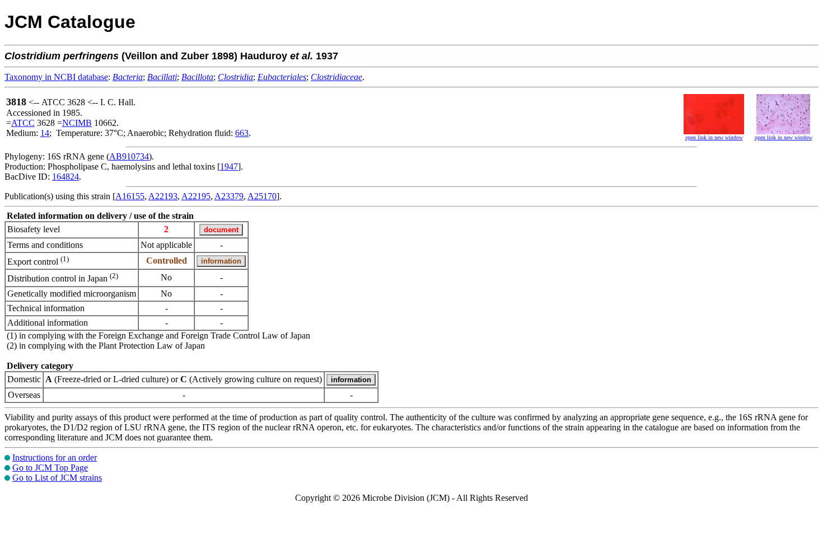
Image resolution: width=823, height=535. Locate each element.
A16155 (129, 196)
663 (242, 133)
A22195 (196, 196)
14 (44, 133)
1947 (229, 166)
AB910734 (129, 156)
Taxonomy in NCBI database (56, 77)
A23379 (229, 196)
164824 (65, 176)
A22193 (162, 196)
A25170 (262, 196)
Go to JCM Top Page (50, 467)
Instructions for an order (54, 457)
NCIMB (77, 123)
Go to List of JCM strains (57, 477)
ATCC (23, 123)
